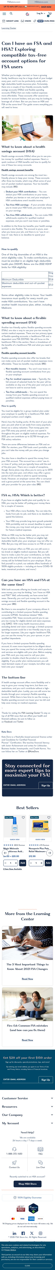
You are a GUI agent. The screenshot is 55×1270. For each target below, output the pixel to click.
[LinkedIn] (14, 1233)
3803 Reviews (19, 845)
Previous (5, 853)
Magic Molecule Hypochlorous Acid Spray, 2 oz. (12, 850)
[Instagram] (40, 1233)
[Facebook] (23, 1233)
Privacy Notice (10, 1250)
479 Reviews (44, 845)
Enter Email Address (14, 785)
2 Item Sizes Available (12, 869)
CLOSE (27, 1265)
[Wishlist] (23, 818)
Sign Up (46, 786)
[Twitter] (32, 1233)
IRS (15, 187)
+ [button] (16, 864)
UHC (9, 624)
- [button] (5, 863)
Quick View (14, 840)
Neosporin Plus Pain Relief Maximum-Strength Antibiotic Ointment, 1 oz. (39, 850)
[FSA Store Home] (27, 14)
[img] (14, 845)
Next (49, 853)
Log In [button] (40, 14)
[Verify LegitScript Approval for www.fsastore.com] (33, 1208)
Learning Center (9, 28)
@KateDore (33, 752)
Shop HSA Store (28, 1184)
